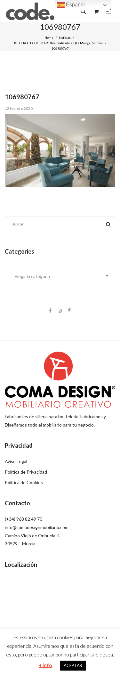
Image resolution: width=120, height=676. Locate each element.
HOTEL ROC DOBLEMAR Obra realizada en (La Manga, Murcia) (57, 43)
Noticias (65, 37)
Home (48, 37)
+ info (45, 665)
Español (75, 4)
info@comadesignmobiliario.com (36, 527)
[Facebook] (50, 310)
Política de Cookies (24, 482)
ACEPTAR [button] (73, 665)
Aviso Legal (16, 461)
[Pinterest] (69, 310)
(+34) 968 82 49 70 (23, 519)
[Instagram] (60, 310)
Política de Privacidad (26, 472)
